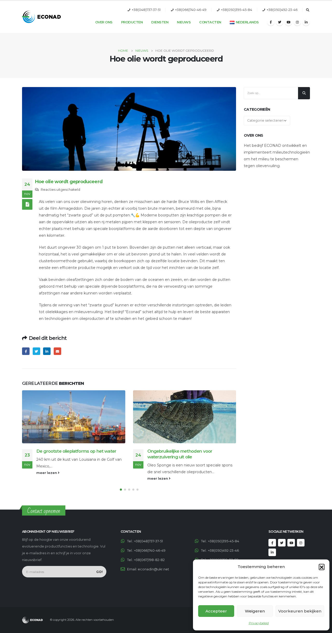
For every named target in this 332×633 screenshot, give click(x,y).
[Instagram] (297, 22)
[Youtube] (288, 22)
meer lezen (47, 473)
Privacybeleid (259, 623)
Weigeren (255, 611)
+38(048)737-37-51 (146, 10)
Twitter (36, 351)
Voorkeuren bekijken (299, 611)
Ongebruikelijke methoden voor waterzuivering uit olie (179, 454)
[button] (321, 566)
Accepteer (216, 611)
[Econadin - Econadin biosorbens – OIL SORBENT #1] (41, 17)
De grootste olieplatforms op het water (76, 451)
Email (57, 351)
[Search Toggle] (307, 10)
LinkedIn (47, 351)
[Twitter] (279, 22)
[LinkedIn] (306, 22)
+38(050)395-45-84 (236, 10)
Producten (132, 22)
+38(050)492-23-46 (282, 10)
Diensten (159, 22)
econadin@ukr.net (153, 569)
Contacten (210, 22)
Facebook (26, 351)
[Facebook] (270, 22)
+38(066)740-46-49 (190, 10)
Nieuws (184, 22)
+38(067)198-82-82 (149, 560)
